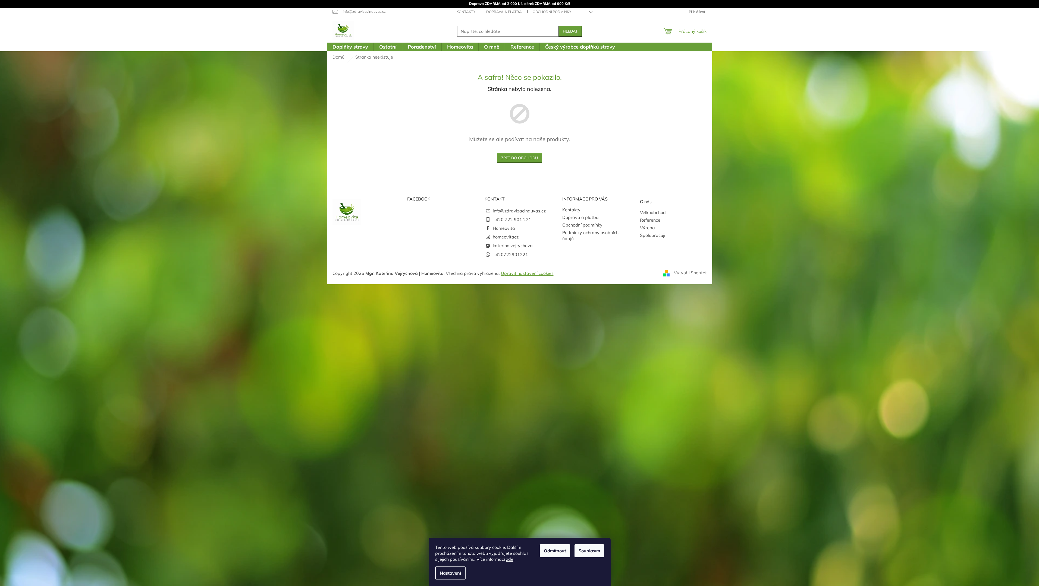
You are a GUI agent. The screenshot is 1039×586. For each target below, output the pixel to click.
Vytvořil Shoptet (690, 272)
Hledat (570, 31)
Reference (650, 220)
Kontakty (466, 11)
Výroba (647, 227)
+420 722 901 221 (512, 219)
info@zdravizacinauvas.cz (519, 211)
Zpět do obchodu (519, 157)
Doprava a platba (504, 11)
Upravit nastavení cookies (527, 273)
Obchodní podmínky (552, 11)
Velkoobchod (653, 212)
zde (509, 559)
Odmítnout (555, 550)
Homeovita (504, 228)
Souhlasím (589, 550)
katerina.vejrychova (513, 245)
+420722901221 (510, 254)
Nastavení (450, 573)
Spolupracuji (652, 235)
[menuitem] (350, 47)
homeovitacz (506, 237)
